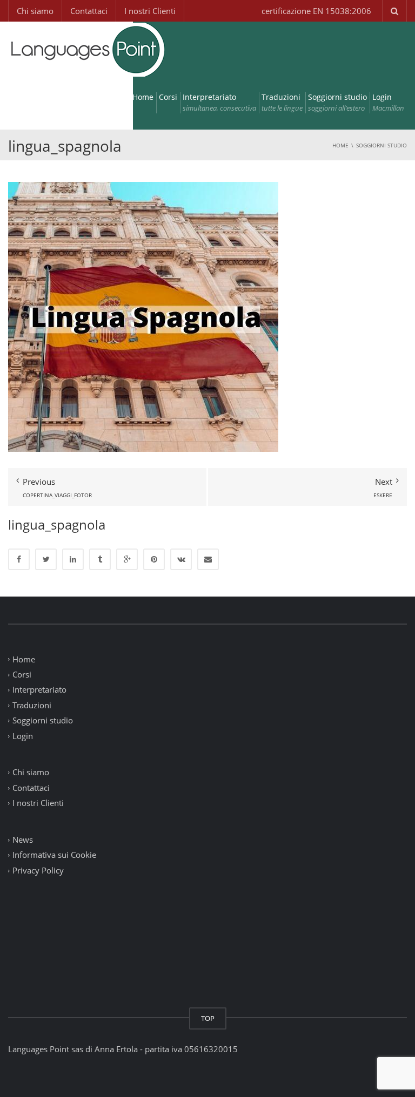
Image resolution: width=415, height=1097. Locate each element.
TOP (208, 1018)
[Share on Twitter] (46, 559)
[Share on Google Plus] (127, 559)
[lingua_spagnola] (143, 315)
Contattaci (89, 10)
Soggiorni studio (337, 102)
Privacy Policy (38, 870)
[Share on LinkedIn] (73, 559)
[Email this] (208, 559)
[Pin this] (154, 559)
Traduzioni (282, 102)
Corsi (168, 97)
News (22, 839)
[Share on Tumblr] (100, 559)
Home (142, 97)
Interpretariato (219, 102)
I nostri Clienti (150, 10)
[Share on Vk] (181, 559)
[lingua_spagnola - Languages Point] (86, 48)
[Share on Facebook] (19, 559)
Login (388, 102)
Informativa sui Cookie (54, 855)
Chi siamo (35, 10)
